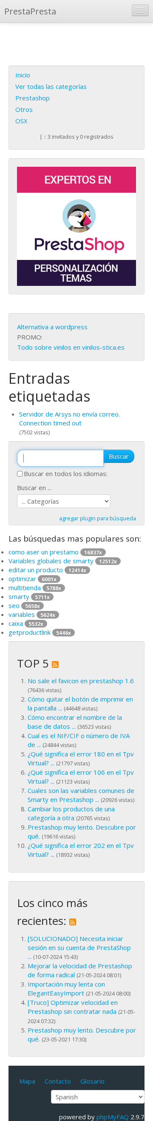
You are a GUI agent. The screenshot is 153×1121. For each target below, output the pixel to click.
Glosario (92, 1081)
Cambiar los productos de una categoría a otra (71, 813)
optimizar (32, 578)
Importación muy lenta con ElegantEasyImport (66, 988)
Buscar (119, 456)
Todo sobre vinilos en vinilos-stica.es (71, 347)
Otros (24, 109)
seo (24, 605)
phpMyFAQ (112, 1116)
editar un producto (47, 569)
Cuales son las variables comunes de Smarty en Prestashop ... (81, 795)
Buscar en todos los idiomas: (66, 473)
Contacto (58, 1081)
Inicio (22, 75)
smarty (29, 596)
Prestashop (32, 98)
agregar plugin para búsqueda (97, 518)
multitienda (34, 587)
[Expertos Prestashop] (76, 225)
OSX (21, 121)
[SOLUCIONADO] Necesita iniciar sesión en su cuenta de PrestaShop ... (79, 947)
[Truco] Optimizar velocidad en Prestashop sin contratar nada (73, 1006)
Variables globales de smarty (62, 560)
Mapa (27, 1081)
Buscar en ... (34, 487)
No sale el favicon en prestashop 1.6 (81, 680)
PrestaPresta (30, 11)
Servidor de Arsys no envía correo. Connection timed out (69, 418)
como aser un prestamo (55, 552)
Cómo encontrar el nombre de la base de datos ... (75, 721)
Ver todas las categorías (51, 86)
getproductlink (39, 632)
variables (31, 614)
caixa (25, 623)
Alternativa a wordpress (52, 326)
